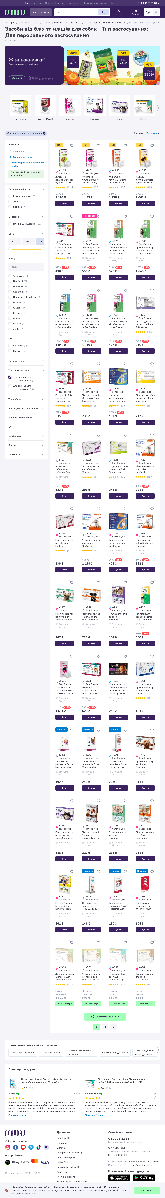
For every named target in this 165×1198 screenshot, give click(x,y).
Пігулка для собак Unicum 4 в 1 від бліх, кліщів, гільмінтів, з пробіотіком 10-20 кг (91, 398)
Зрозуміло (147, 1190)
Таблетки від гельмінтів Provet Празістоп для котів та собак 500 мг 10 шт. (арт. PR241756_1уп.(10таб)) (118, 906)
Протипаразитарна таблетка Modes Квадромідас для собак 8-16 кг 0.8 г (91, 469)
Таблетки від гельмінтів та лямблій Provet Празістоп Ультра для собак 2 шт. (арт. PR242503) (145, 906)
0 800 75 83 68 (149, 3)
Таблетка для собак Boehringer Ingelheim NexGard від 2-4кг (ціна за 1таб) (145, 543)
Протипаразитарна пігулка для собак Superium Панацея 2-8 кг (91, 617)
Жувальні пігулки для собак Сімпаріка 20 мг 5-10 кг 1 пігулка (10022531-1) (145, 977)
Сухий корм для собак (22, 1052)
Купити (65, 203)
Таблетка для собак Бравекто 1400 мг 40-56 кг (64, 690)
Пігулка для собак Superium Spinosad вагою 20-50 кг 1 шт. (91, 835)
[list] (7, 1147)
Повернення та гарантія (68, 3)
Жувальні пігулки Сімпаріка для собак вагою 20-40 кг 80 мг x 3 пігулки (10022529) (64, 977)
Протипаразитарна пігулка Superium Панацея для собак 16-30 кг (145, 764)
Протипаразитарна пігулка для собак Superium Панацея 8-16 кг (64, 617)
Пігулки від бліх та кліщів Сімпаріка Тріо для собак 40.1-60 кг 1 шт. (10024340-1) (64, 398)
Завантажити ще (108, 1016)
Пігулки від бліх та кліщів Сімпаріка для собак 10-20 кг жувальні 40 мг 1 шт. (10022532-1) (118, 977)
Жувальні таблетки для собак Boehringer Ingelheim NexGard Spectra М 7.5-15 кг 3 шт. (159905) (118, 398)
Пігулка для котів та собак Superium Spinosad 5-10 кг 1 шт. (145, 835)
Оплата (49, 3)
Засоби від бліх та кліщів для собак (103, 22)
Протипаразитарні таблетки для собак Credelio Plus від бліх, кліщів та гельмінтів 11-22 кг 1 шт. (91, 250)
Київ (113, 3)
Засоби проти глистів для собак (79, 1052)
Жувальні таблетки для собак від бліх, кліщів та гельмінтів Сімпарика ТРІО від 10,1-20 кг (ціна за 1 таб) (90, 690)
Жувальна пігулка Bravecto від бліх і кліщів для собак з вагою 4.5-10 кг (117, 180)
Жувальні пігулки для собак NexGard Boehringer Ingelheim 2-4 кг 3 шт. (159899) (91, 543)
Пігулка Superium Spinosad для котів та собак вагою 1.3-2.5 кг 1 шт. (64, 906)
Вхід (118, 14)
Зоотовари (8, 22)
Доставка (37, 3)
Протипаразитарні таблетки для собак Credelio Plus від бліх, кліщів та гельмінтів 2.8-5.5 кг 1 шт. (118, 324)
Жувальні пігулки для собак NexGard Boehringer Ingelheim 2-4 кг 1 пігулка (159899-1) (145, 469)
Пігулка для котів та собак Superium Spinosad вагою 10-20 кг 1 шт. (118, 835)
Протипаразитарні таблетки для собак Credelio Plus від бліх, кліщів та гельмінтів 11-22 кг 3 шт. (145, 250)
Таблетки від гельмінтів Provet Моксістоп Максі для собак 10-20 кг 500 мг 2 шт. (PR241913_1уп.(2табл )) (91, 764)
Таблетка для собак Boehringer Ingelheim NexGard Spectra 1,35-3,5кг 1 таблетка (118, 543)
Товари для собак (29, 22)
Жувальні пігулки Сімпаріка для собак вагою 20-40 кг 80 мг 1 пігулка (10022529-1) (91, 977)
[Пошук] (103, 12)
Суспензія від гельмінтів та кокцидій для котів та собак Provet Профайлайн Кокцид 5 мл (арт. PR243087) (91, 906)
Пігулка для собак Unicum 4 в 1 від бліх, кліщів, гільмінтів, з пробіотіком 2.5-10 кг (145, 398)
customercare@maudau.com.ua (143, 1161)
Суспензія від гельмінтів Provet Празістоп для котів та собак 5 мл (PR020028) (118, 764)
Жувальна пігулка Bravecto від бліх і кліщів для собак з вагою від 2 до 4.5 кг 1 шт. (144, 180)
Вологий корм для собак (115, 1052)
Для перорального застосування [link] (143, 22)
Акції (27, 3)
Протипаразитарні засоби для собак (62, 22)
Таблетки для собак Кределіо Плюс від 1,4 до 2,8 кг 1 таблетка (145, 617)
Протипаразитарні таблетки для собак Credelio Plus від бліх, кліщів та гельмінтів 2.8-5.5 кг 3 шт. (91, 324)
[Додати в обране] (71, 145)
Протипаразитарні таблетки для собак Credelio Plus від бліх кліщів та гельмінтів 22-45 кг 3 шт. (64, 324)
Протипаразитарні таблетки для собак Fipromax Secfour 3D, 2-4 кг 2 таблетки (118, 690)
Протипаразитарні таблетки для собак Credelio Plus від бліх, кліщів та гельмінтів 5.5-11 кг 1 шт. (118, 250)
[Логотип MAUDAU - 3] (31, 1133)
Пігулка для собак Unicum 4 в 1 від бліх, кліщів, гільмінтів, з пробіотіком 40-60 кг (118, 469)
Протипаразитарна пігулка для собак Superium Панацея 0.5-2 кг (64, 835)
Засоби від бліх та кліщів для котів (145, 1052)
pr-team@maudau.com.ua (140, 1165)
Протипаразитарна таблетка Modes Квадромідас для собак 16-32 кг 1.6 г (64, 543)
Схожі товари (65, 1004)
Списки (135, 14)
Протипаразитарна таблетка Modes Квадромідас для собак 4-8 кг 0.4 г (145, 690)
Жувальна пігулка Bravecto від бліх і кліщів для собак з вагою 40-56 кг (91, 180)
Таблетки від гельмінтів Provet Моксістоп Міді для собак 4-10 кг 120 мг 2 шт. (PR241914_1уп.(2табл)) (64, 764)
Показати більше (17, 1115)
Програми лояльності (94, 3)
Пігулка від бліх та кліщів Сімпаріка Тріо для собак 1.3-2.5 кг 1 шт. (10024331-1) (64, 250)
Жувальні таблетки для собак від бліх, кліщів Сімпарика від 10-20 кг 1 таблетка (64, 469)
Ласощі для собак (51, 1052)
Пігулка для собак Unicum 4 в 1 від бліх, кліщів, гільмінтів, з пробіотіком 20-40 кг (145, 324)
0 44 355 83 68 (118, 1148)
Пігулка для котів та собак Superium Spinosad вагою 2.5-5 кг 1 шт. (118, 617)
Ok (40, 241)
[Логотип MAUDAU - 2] (16, 12)
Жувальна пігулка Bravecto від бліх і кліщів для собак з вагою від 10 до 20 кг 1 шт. (64, 180)
